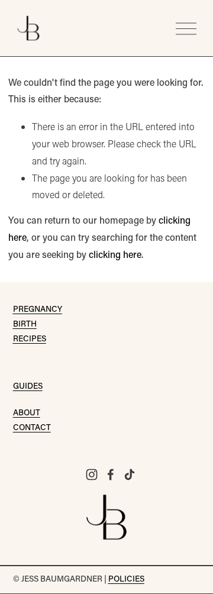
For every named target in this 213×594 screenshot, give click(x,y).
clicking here (115, 255)
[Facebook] (111, 474)
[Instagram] (92, 474)
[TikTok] (129, 474)
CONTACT (32, 428)
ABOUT (26, 413)
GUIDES (28, 387)
